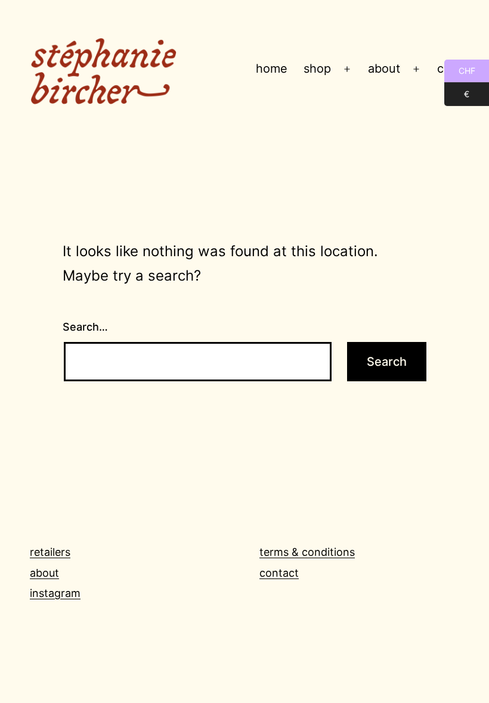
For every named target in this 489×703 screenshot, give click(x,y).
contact (279, 573)
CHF (459, 71)
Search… (85, 327)
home (271, 68)
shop (317, 68)
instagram (55, 593)
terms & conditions (307, 552)
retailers (50, 552)
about (384, 68)
